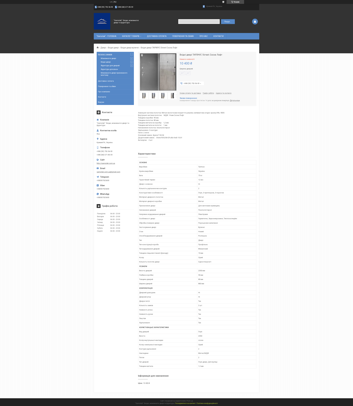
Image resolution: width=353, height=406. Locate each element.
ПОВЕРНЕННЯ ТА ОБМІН (183, 36)
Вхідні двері (113, 48)
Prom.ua (190, 401)
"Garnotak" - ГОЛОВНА (106, 36)
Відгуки (101, 102)
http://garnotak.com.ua (106, 163)
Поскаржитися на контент (185, 403)
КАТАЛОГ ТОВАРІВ (130, 36)
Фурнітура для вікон (109, 69)
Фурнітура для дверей (110, 65)
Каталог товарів (105, 54)
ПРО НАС (204, 36)
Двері (103, 48)
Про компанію (104, 92)
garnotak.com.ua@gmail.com (108, 172)
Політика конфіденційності (207, 403)
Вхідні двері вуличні (130, 48)
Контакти (102, 97)
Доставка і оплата (106, 81)
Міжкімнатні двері (108, 58)
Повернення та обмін (107, 86)
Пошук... (227, 22)
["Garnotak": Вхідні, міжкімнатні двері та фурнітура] (102, 21)
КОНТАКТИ (218, 36)
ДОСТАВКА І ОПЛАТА (157, 36)
